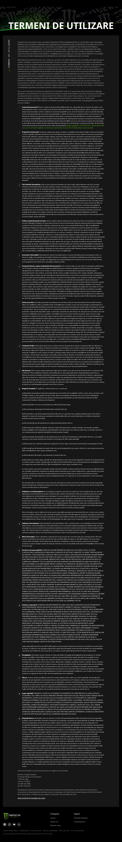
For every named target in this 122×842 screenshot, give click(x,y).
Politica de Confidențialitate (50, 830)
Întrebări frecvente (81, 818)
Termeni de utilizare (36, 830)
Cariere (53, 818)
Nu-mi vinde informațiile (77, 830)
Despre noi (54, 822)
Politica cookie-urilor (64, 830)
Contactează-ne (79, 822)
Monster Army (55, 825)
